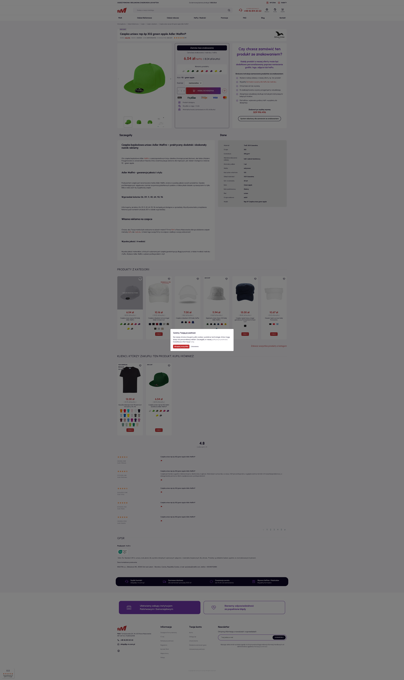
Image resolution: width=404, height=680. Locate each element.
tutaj (192, 342)
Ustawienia (195, 346)
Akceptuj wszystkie (181, 346)
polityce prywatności (220, 339)
